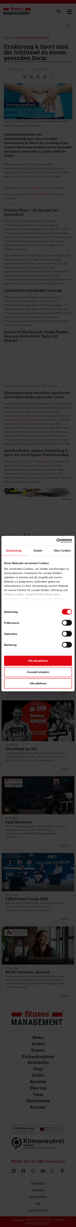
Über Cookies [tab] (62, 550)
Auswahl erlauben (38, 672)
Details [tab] (38, 550)
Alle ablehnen (38, 683)
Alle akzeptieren (38, 660)
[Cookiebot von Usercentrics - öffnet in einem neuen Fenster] (56, 540)
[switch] (67, 623)
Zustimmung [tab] (14, 550)
